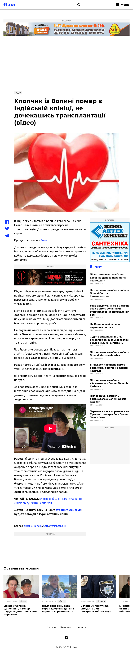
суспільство (56, 526)
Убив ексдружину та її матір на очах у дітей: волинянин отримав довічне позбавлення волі (109, 310)
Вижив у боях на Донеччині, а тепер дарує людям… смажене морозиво (20, 610)
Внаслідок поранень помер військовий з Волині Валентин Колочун (109, 367)
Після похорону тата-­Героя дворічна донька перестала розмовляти (108, 277)
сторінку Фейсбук (68, 509)
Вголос (45, 240)
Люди (23, 601)
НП (65, 526)
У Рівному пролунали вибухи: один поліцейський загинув (96, 608)
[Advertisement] (66, 63)
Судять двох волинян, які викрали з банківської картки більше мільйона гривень (109, 339)
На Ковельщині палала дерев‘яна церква (105, 326)
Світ (45, 526)
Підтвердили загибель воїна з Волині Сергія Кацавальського (109, 293)
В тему (96, 266)
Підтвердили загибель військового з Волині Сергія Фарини (108, 398)
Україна (28, 526)
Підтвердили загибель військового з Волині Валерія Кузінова (109, 383)
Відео (18, 93)
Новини (101, 601)
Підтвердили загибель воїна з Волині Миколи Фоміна (109, 354)
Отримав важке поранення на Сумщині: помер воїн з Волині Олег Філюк (109, 414)
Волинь (38, 526)
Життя (62, 601)
